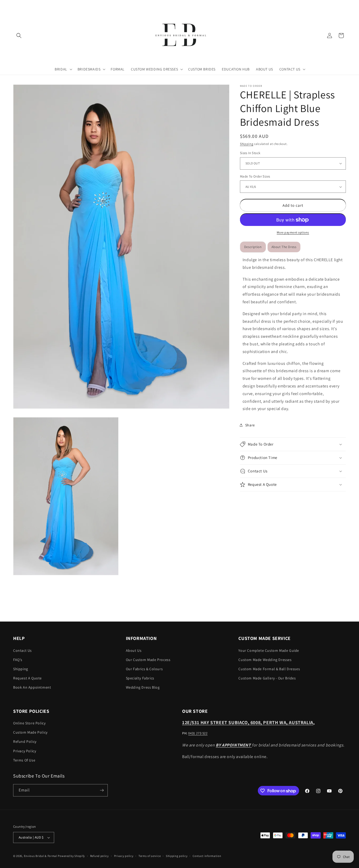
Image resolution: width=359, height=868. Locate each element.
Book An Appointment (32, 687)
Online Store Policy (29, 723)
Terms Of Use (24, 760)
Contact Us (22, 650)
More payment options (293, 232)
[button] (19, 35)
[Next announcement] (344, 5)
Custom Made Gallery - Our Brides (267, 678)
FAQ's (17, 659)
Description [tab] (253, 247)
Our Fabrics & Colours (144, 669)
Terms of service (150, 856)
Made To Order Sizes (255, 176)
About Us (134, 650)
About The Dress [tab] (283, 247)
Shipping (246, 144)
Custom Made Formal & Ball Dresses (269, 669)
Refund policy (99, 856)
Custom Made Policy (30, 732)
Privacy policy (124, 856)
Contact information (207, 856)
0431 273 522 (197, 733)
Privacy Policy (24, 750)
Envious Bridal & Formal (40, 856)
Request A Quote (27, 678)
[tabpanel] (293, 334)
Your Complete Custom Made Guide (268, 650)
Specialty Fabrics (140, 678)
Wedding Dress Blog (143, 687)
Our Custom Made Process (148, 659)
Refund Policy (25, 741)
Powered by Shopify (71, 856)
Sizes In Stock (250, 153)
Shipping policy (177, 856)
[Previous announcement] (15, 5)
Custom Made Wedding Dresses (264, 659)
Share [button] (250, 425)
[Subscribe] (101, 790)
